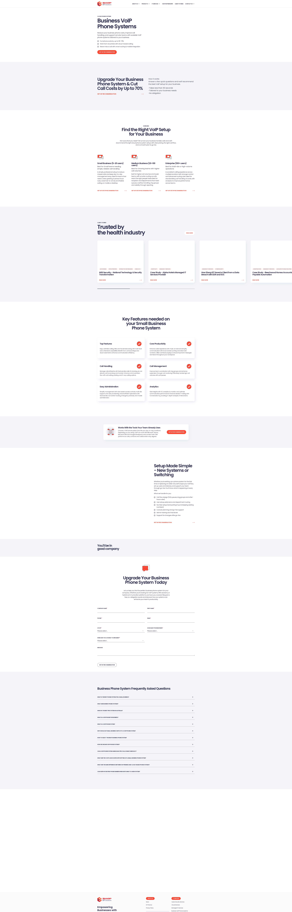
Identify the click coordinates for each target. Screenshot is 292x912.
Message (100, 647)
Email (149, 618)
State (99, 628)
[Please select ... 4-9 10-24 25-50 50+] (171, 630)
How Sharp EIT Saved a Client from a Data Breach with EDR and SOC (220, 273)
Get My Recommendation (107, 52)
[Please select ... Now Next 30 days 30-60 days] (121, 640)
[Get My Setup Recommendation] (100, 157)
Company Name (102, 608)
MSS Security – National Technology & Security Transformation (120, 273)
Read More (189, 233)
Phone (99, 618)
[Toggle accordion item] (193, 697)
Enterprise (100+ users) (176, 163)
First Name (150, 608)
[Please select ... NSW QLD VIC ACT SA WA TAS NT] (121, 630)
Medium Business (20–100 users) (143, 164)
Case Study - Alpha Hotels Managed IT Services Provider (168, 273)
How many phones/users (155, 628)
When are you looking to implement (108, 637)
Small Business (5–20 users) (110, 163)
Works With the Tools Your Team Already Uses (139, 427)
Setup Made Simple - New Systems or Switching (173, 470)
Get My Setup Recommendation (107, 190)
